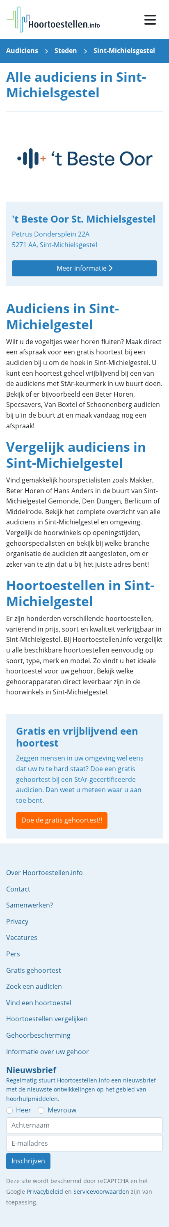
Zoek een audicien (34, 986)
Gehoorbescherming (38, 1035)
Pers (13, 953)
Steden (66, 50)
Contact (18, 889)
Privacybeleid (45, 1191)
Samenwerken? (29, 905)
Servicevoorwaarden (101, 1191)
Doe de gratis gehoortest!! (61, 820)
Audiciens (22, 50)
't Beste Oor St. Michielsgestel (84, 198)
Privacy (17, 921)
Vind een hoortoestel (38, 1002)
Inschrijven (28, 1160)
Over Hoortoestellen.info (44, 872)
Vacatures (21, 937)
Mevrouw (62, 1109)
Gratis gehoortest (33, 970)
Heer (23, 1109)
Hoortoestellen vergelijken (47, 1018)
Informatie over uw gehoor (47, 1051)
